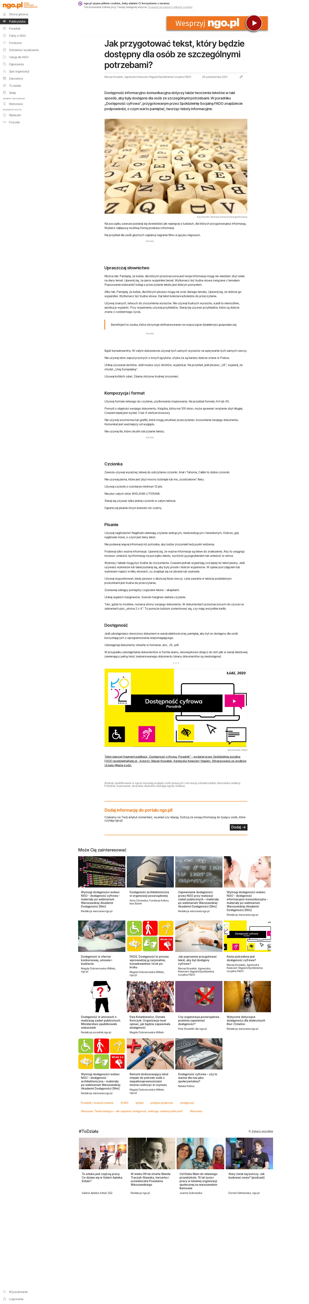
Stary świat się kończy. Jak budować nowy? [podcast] (247, 1175)
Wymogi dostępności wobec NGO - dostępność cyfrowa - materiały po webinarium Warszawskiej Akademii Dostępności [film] (100, 899)
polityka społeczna (162, 1102)
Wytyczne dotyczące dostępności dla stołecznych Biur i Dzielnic (246, 1020)
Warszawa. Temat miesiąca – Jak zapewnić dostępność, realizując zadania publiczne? (132, 1111)
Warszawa (196, 1111)
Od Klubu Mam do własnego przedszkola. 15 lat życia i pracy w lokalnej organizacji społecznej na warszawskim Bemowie (198, 1181)
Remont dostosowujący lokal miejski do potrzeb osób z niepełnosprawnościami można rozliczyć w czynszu (149, 1079)
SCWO (124, 1102)
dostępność (187, 1102)
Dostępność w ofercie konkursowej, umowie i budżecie (96, 960)
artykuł (139, 1102)
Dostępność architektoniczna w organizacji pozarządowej (149, 893)
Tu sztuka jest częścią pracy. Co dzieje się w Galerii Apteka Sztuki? (102, 1177)
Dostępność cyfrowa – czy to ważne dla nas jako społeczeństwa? (197, 1077)
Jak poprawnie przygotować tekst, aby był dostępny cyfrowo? (197, 960)
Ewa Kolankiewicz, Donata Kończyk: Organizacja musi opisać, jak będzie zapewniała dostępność (150, 1022)
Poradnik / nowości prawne (97, 1102)
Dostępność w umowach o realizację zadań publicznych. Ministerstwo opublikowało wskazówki (101, 1022)
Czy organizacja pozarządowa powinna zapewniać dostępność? (198, 1020)
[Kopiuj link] (241, 77)
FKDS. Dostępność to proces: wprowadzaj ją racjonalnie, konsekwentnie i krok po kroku (149, 962)
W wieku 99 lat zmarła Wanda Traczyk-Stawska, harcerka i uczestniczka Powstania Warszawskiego (150, 1179)
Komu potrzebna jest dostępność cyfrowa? (241, 958)
